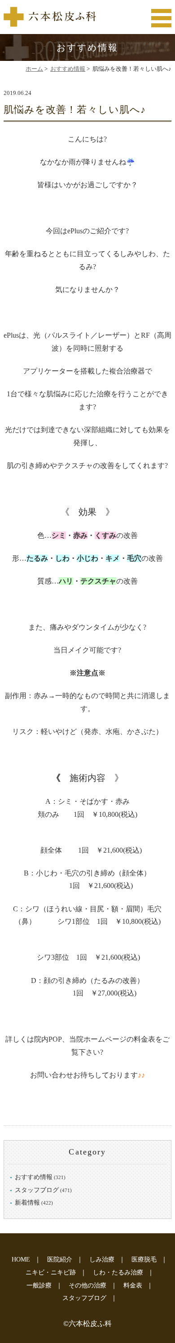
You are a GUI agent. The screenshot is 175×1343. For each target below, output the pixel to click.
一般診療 (39, 1285)
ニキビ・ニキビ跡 (51, 1272)
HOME (21, 1259)
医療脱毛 (144, 1259)
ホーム (34, 68)
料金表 (132, 1285)
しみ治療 (101, 1259)
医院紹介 (59, 1259)
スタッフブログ (37, 1190)
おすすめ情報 (67, 68)
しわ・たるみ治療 (118, 1272)
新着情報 (27, 1202)
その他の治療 (87, 1285)
